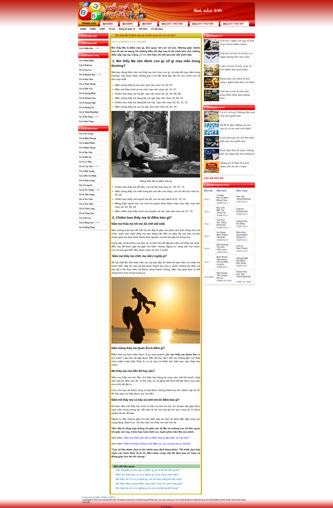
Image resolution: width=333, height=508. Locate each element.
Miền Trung (241, 191)
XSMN (93, 29)
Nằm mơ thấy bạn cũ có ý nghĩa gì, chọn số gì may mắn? (147, 474)
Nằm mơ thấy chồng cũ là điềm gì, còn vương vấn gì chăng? (157, 443)
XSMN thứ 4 (222, 227)
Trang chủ (87, 497)
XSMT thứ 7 (241, 266)
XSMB (83, 29)
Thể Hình (143, 29)
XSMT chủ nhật (243, 282)
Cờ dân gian (157, 29)
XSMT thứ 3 (241, 214)
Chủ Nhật (208, 277)
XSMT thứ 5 (241, 240)
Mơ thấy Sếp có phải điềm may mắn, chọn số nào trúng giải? (149, 483)
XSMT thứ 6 (241, 251)
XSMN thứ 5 (222, 240)
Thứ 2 (207, 199)
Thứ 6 (207, 248)
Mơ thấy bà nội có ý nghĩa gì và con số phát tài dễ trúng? (147, 488)
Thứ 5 (207, 236)
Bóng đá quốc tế (127, 29)
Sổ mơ (112, 29)
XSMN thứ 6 (222, 252)
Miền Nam (222, 191)
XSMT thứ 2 (241, 202)
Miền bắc (208, 191)
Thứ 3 (207, 212)
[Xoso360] (210, 17)
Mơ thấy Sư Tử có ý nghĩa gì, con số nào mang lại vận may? (149, 479)
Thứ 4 (207, 224)
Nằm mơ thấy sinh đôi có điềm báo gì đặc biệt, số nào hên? (157, 437)
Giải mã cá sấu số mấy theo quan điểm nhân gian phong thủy (235, 94)
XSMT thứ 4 (241, 226)
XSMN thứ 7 (222, 267)
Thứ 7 (207, 262)
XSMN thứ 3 (222, 215)
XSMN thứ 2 (222, 203)
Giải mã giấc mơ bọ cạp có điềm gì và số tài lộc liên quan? (148, 470)
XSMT (102, 29)
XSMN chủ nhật (224, 280)
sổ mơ (143, 54)
